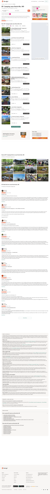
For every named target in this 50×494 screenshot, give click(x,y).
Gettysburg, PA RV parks (7, 432)
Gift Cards (3, 477)
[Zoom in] (47, 23)
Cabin (13, 25)
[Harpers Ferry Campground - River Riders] (16, 71)
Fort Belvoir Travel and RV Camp (33, 364)
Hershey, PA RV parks (6, 433)
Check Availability (26, 44)
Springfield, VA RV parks (7, 427)
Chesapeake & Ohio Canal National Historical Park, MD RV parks (13, 425)
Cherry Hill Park (4, 293)
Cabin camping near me (29, 477)
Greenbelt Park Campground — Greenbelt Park (9, 252)
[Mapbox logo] (33, 59)
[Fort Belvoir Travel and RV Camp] (16, 41)
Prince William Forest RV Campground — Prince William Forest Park (13, 208)
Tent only (7, 25)
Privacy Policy (20, 489)
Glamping (16, 25)
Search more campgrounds (40, 58)
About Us (15, 477)
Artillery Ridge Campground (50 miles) (9, 420)
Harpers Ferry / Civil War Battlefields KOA (9, 307)
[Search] (29, 11)
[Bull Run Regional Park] (16, 90)
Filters (4, 25)
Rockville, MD (10, 4)
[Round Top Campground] (16, 51)
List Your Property (41, 1)
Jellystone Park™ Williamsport (7, 266)
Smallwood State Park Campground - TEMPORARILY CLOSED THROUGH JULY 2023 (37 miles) (18, 419)
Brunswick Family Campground (30, 341)
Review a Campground (5, 474)
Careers (15, 480)
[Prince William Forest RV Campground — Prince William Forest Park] (16, 31)
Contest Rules (15, 489)
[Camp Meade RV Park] (16, 60)
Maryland (6, 4)
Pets (20, 25)
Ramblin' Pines (4, 194)
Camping (3, 4)
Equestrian (23, 25)
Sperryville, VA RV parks (7, 431)
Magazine (3, 480)
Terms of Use (24, 489)
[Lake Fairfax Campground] (16, 110)
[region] (39, 41)
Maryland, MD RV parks (7, 426)
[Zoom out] (47, 25)
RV (10, 25)
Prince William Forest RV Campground (40, 352)
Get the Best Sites (34, 1)
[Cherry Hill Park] (16, 100)
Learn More (34, 11)
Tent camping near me (29, 474)
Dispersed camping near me (30, 480)
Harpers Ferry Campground (26, 344)
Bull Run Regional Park (5, 238)
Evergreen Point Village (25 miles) (8, 418)
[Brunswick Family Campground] (16, 120)
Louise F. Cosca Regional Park (7, 279)
